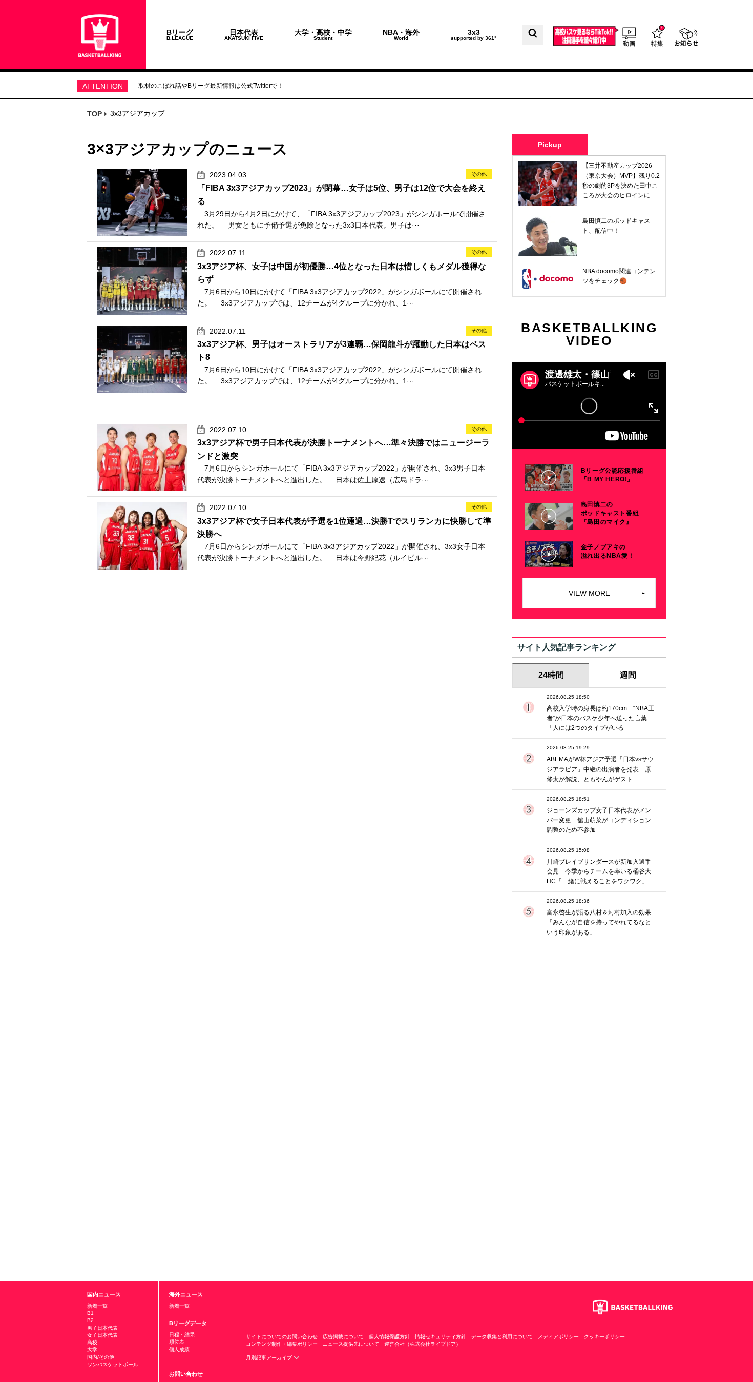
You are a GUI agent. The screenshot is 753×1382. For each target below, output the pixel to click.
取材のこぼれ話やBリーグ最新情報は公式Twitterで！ (210, 85)
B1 (90, 1313)
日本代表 (243, 34)
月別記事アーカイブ (270, 1357)
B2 (90, 1320)
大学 (92, 1349)
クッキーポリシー (604, 1336)
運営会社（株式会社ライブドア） (422, 1344)
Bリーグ (179, 34)
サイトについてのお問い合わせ (282, 1336)
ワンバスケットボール (112, 1364)
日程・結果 (182, 1334)
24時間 (551, 674)
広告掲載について (343, 1336)
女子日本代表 (102, 1335)
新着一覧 (97, 1306)
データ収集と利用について (502, 1336)
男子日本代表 (102, 1328)
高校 (92, 1342)
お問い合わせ (186, 1374)
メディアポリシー (558, 1336)
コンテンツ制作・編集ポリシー (282, 1344)
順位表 (176, 1342)
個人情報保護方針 (389, 1336)
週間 (628, 674)
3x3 (473, 34)
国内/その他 (100, 1357)
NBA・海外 (401, 34)
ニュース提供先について (351, 1344)
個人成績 (179, 1349)
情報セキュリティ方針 (440, 1336)
